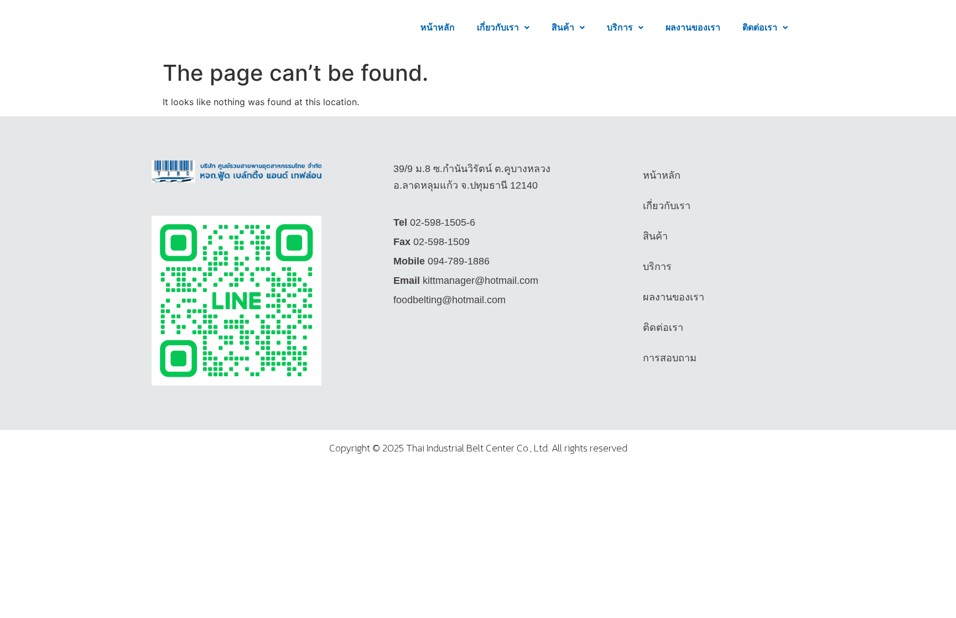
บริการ (620, 27)
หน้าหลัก (437, 27)
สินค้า (563, 27)
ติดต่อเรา (759, 27)
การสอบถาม (670, 357)
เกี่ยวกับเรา (498, 27)
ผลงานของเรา (693, 27)
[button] (503, 27)
